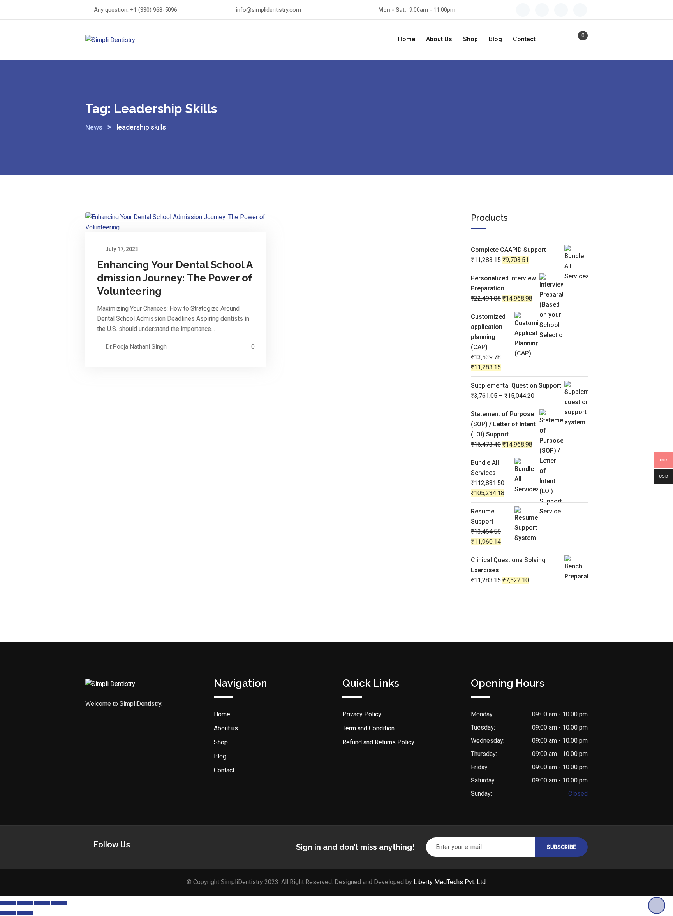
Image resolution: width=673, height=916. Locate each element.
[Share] (42, 903)
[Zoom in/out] (8, 903)
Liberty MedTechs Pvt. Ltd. (450, 882)
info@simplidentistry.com (268, 9)
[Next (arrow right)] (25, 913)
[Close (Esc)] (59, 903)
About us (439, 39)
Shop (470, 39)
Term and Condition (368, 728)
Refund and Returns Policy (378, 742)
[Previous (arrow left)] (8, 913)
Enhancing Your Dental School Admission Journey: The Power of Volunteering (175, 278)
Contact (524, 39)
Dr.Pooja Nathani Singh (136, 346)
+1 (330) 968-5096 (153, 9)
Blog (495, 39)
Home (406, 39)
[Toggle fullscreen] (25, 903)
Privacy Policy (361, 714)
